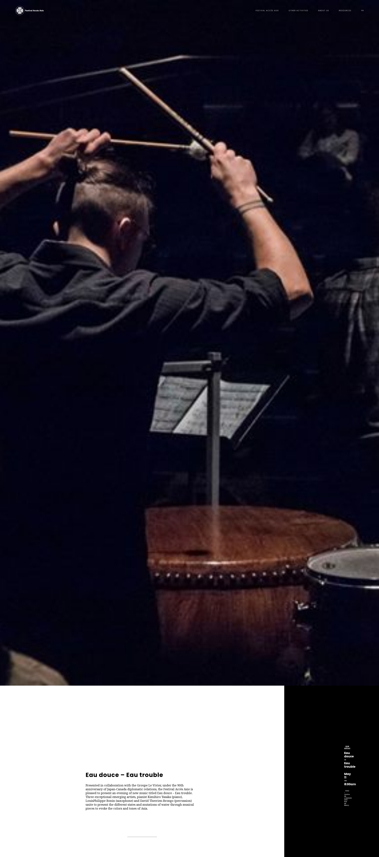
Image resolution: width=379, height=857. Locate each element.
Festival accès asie (30, 10)
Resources (345, 10)
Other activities (298, 10)
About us (323, 10)
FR (362, 10)
